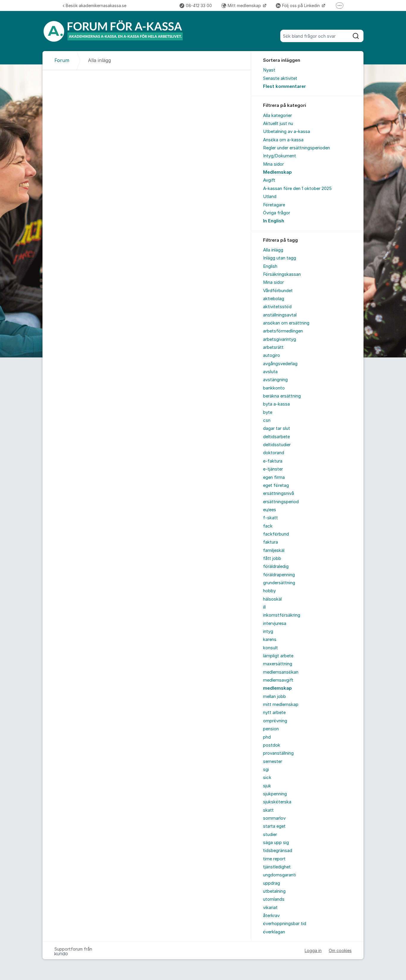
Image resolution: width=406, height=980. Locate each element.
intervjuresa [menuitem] (274, 623)
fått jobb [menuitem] (272, 558)
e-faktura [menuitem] (272, 461)
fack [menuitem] (268, 526)
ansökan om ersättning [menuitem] (286, 323)
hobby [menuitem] (269, 590)
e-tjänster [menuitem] (273, 469)
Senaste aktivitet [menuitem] (280, 78)
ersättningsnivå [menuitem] (278, 493)
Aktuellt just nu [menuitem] (278, 123)
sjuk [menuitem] (267, 786)
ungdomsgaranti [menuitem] (279, 875)
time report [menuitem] (274, 859)
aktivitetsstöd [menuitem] (277, 306)
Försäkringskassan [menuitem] (282, 274)
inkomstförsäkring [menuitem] (281, 615)
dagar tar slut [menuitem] (276, 428)
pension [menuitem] (271, 729)
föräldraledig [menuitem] (276, 566)
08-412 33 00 (199, 5)
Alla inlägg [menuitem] (273, 250)
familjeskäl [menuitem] (273, 550)
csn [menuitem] (266, 420)
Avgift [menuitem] (269, 180)
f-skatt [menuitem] (270, 517)
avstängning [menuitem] (275, 379)
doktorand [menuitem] (273, 452)
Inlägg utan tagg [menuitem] (279, 258)
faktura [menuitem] (270, 542)
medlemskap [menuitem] (277, 688)
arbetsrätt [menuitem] (273, 347)
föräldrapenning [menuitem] (279, 574)
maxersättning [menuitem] (277, 663)
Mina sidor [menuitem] (273, 164)
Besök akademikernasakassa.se (96, 5)
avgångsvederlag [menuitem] (280, 363)
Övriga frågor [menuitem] (276, 213)
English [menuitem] (270, 266)
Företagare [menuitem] (274, 205)
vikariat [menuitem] (270, 907)
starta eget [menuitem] (274, 826)
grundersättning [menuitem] (279, 582)
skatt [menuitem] (268, 810)
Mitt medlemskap (245, 5)
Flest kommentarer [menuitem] (284, 86)
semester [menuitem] (272, 761)
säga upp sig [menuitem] (276, 842)
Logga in (313, 950)
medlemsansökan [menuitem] (280, 672)
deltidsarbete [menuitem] (276, 436)
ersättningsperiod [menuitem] (281, 501)
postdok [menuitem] (271, 745)
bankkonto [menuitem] (274, 388)
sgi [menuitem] (266, 769)
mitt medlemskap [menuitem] (280, 704)
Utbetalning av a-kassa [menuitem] (286, 131)
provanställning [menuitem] (278, 753)
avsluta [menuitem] (270, 371)
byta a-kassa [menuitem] (276, 404)
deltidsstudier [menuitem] (277, 444)
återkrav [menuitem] (271, 915)
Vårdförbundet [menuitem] (278, 290)
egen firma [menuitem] (274, 477)
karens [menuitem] (269, 639)
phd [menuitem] (267, 737)
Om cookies (340, 950)
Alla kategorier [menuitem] (277, 115)
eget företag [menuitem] (276, 485)
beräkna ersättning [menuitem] (282, 396)
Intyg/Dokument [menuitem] (279, 156)
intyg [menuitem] (268, 631)
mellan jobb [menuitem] (274, 696)
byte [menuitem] (267, 412)
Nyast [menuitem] (269, 70)
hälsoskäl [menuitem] (272, 599)
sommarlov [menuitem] (274, 818)
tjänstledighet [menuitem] (277, 867)
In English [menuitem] (273, 221)
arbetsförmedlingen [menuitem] (283, 331)
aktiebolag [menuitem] (273, 298)
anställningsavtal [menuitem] (280, 315)
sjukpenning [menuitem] (275, 794)
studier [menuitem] (270, 834)
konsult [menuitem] (270, 647)
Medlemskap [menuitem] (277, 172)
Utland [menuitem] (269, 196)
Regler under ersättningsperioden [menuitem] (296, 148)
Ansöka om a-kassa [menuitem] (283, 140)
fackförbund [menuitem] (276, 534)
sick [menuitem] (267, 777)
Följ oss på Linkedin (301, 5)
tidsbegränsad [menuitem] (277, 850)
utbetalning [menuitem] (274, 891)
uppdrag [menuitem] (271, 883)
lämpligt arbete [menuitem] (278, 655)
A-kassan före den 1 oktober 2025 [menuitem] (297, 188)
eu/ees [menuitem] (269, 509)
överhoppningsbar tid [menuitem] (284, 923)
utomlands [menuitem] (273, 899)
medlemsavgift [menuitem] (278, 680)
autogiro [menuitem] (271, 355)
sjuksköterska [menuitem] (277, 802)
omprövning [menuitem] (275, 720)
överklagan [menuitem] (274, 932)
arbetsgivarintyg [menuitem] (279, 339)
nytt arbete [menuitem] (274, 712)
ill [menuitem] (264, 607)
